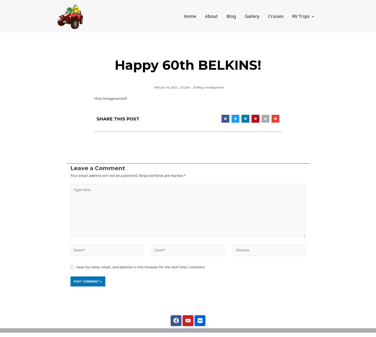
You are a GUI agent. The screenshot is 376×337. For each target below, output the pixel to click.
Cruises (276, 16)
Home (190, 16)
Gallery (252, 16)
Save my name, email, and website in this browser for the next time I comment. (140, 267)
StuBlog (198, 87)
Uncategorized (214, 87)
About (211, 16)
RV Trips (300, 16)
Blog (231, 16)
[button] (311, 16)
